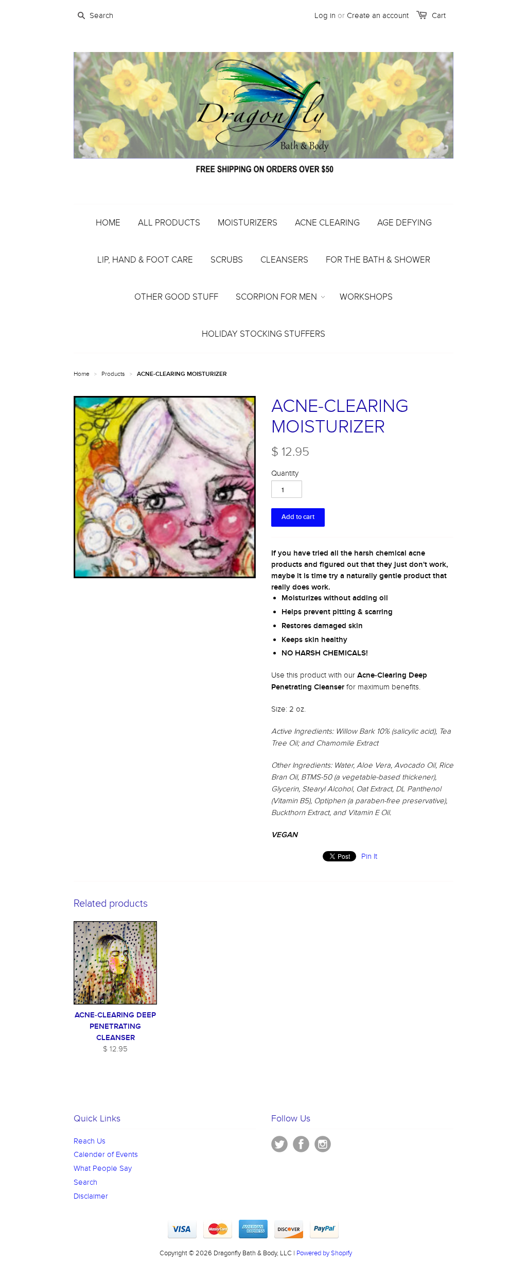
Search (85, 1182)
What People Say (103, 1168)
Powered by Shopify (324, 1253)
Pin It (369, 856)
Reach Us (90, 1141)
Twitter (279, 1144)
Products (113, 373)
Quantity (284, 473)
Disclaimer (91, 1196)
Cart (439, 15)
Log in (325, 15)
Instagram (322, 1144)
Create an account (378, 15)
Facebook (301, 1144)
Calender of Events (106, 1154)
